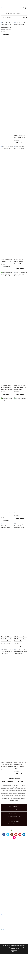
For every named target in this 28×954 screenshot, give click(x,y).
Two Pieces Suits (18, 925)
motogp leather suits (20, 790)
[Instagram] (11, 834)
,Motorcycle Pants (14, 943)
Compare (25, 26)
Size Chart (3, 885)
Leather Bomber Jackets (10, 895)
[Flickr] (14, 837)
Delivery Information (6, 880)
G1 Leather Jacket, (20, 863)
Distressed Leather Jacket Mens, (9, 861)
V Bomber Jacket (20, 866)
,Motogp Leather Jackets (16, 923)
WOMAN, (3, 893)
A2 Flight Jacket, (8, 860)
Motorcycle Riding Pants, (7, 939)
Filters (23, 17)
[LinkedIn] (23, 834)
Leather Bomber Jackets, (7, 865)
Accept (14, 951)
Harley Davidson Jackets (7, 938)
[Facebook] (3, 834)
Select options (6, 34)
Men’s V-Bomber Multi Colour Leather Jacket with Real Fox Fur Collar (7, 764)
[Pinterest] (19, 834)
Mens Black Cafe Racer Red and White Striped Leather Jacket (20, 387)
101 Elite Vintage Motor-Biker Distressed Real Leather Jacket (20, 638)
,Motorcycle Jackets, (18, 938)
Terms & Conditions (5, 882)
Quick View (25, 28)
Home (8, 13)
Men (2, 860)
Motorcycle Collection (6, 851)
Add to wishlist (12, 23)
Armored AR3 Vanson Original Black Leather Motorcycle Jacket (6, 638)
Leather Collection (5, 847)
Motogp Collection (5, 849)
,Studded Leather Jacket (10, 896)
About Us (3, 874)
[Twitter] (7, 834)
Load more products (14, 778)
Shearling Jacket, (17, 865)
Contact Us (3, 876)
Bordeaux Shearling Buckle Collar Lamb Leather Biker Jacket (6, 387)
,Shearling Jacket (8, 898)
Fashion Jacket (9, 893)
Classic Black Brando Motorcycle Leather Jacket (6, 513)
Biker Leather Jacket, (17, 860)
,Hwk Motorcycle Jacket (10, 941)
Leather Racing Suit (5, 923)
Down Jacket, (20, 861)
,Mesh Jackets (19, 941)
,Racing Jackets (9, 925)
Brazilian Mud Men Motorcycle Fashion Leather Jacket (19, 261)
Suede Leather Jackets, (10, 866)
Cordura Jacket (16, 939)
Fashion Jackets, (5, 863)
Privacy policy (4, 878)
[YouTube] (15, 834)
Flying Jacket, (12, 863)
